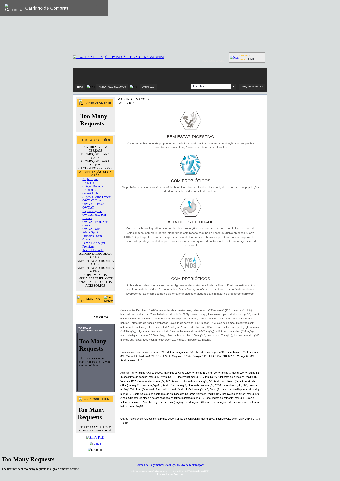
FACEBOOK (126, 103)
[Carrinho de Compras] (234, 57)
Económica (89, 189)
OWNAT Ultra (91, 228)
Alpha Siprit (90, 179)
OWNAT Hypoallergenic (92, 209)
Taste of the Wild (92, 250)
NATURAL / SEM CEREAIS (95, 148)
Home (80, 87)
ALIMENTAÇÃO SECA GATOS (95, 255)
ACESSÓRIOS (95, 285)
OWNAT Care (148, 87)
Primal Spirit (90, 232)
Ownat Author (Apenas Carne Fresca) (96, 195)
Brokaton (88, 182)
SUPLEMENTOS (95, 275)
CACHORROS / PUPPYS (95, 168)
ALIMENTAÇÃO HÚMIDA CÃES (95, 262)
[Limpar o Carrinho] (93, 8)
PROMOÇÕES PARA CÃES (95, 155)
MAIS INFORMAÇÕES (133, 99)
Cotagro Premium (93, 186)
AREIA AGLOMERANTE (95, 278)
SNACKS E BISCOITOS (95, 282)
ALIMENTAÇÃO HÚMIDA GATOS (95, 269)
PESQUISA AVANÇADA (252, 86)
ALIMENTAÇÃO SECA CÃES (112, 87)
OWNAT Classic (93, 204)
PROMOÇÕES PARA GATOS (95, 163)
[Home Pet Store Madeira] (118, 57)
